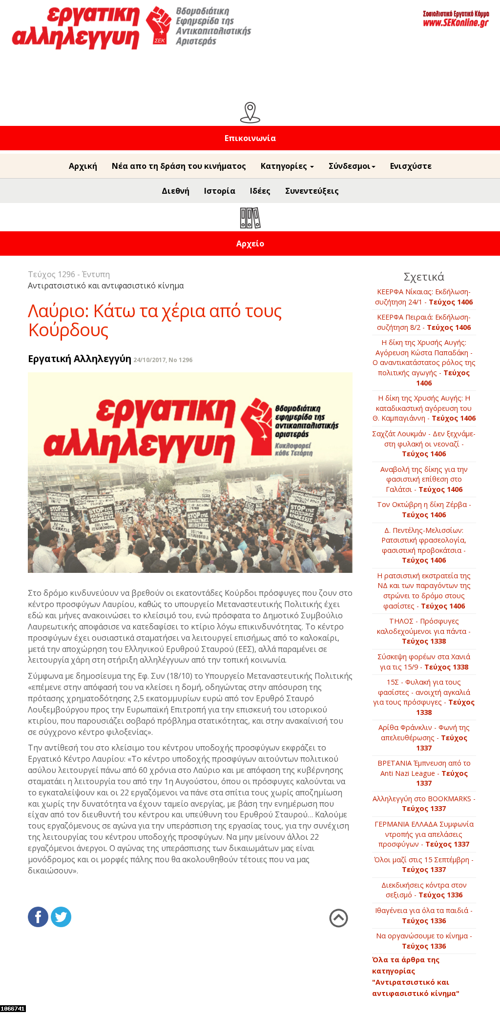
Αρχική (83, 166)
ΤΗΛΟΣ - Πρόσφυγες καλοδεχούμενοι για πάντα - (424, 631)
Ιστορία (219, 190)
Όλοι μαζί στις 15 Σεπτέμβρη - (424, 864)
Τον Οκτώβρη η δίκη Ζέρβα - (424, 509)
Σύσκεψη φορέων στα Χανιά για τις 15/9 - (423, 661)
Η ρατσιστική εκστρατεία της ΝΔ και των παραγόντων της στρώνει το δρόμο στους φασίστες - (424, 590)
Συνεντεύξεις (312, 190)
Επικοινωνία (250, 138)
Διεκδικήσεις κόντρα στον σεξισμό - (424, 890)
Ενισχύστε (411, 166)
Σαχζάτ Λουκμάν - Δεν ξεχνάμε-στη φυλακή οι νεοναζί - (424, 443)
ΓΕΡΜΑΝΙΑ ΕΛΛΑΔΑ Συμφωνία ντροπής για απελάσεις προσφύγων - (424, 834)
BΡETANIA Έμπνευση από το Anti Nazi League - (424, 773)
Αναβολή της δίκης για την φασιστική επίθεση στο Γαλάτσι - (424, 479)
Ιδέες (260, 190)
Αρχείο (250, 243)
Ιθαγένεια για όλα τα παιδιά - (424, 915)
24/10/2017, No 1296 (162, 360)
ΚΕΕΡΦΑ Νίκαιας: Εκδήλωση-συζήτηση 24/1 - (424, 296)
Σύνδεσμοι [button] (350, 166)
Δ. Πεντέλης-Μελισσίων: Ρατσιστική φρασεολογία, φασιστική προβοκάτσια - (423, 545)
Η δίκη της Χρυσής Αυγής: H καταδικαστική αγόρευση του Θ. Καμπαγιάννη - (424, 408)
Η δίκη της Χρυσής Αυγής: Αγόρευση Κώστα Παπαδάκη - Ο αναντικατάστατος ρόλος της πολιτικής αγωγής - (424, 362)
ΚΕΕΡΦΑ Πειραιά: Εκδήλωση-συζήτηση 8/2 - (424, 322)
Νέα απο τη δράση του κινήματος (179, 166)
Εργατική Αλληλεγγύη (79, 358)
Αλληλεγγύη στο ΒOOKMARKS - (424, 803)
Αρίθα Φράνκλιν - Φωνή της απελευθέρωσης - (424, 737)
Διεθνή (175, 190)
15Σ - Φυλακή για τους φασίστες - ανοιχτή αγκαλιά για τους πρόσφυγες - (424, 697)
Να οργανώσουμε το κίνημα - (424, 941)
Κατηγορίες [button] (285, 166)
